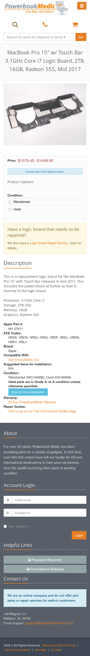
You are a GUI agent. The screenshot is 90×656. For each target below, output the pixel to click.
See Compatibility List (23, 359)
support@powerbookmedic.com (49, 622)
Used (17, 209)
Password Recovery (46, 559)
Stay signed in (18, 526)
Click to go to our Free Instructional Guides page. (42, 411)
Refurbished (21, 202)
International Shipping (47, 569)
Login (79, 535)
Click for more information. (28, 392)
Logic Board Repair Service (49, 243)
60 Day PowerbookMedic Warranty (32, 402)
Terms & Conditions (17, 650)
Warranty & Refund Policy (59, 645)
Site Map (40, 650)
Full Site (56, 650)
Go (81, 37)
